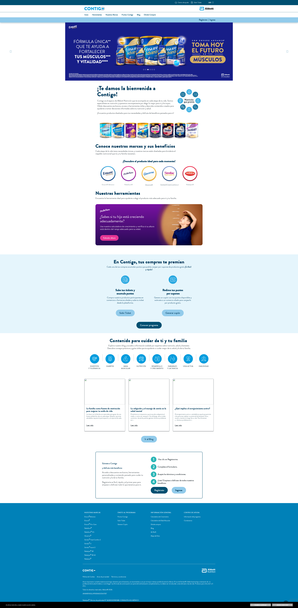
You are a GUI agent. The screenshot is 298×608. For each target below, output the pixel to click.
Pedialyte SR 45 (90, 555)
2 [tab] (145, 69)
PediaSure (88, 528)
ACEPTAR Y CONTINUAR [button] (260, 605)
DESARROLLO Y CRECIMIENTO (156, 367)
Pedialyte (87, 559)
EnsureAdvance (89, 517)
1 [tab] (143, 69)
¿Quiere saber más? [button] (282, 605)
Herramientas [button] (97, 15)
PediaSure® (128, 185)
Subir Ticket (121, 520)
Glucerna (87, 536)
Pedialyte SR (88, 551)
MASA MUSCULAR (125, 367)
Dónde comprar (156, 524)
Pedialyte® (190, 185)
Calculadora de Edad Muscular (160, 520)
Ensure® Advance (108, 185)
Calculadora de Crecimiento (160, 517)
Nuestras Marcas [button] (112, 15)
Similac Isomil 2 (89, 547)
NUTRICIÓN (141, 366)
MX (209, 2)
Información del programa (192, 517)
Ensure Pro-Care (90, 524)
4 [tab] (150, 69)
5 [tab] (152, 69)
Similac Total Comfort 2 (92, 540)
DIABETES (110, 366)
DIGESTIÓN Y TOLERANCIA (94, 367)
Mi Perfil (153, 532)
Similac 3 (87, 544)
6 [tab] (154, 69)
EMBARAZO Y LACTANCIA (172, 367)
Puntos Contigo (123, 517)
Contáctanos (188, 520)
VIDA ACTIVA (188, 366)
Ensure (87, 520)
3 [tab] (148, 69)
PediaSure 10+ (89, 532)
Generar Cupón (123, 524)
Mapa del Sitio (155, 536)
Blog (152, 528)
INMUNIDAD (204, 366)
